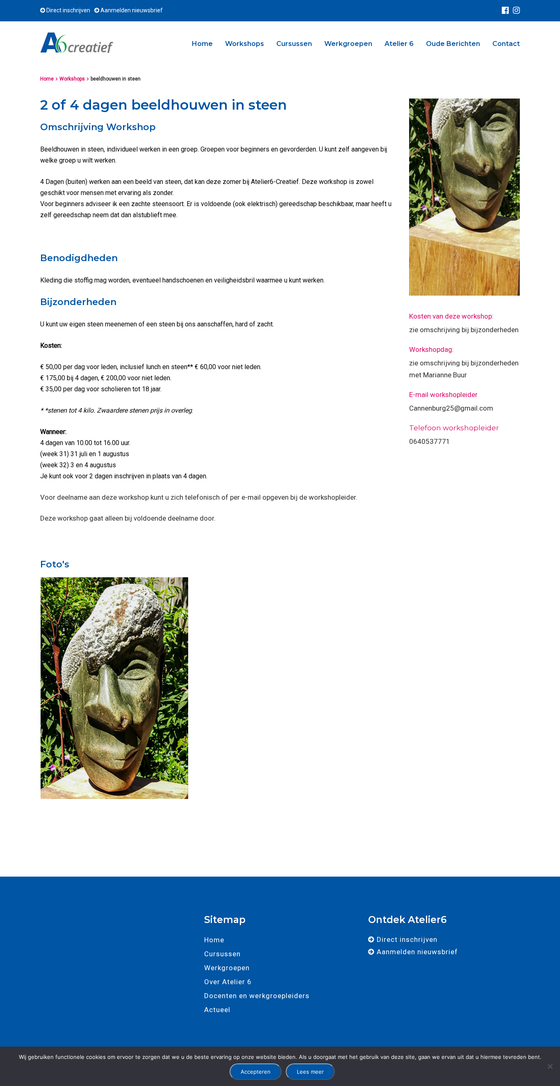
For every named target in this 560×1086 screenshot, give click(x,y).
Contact (506, 44)
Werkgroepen (348, 44)
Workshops (244, 44)
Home (202, 44)
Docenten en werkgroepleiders (257, 996)
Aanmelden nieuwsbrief (131, 10)
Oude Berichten (453, 44)
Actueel (217, 1010)
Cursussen (294, 44)
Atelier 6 (399, 44)
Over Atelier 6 (228, 982)
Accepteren (256, 1071)
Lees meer (310, 1071)
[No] (550, 1066)
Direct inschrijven (67, 10)
